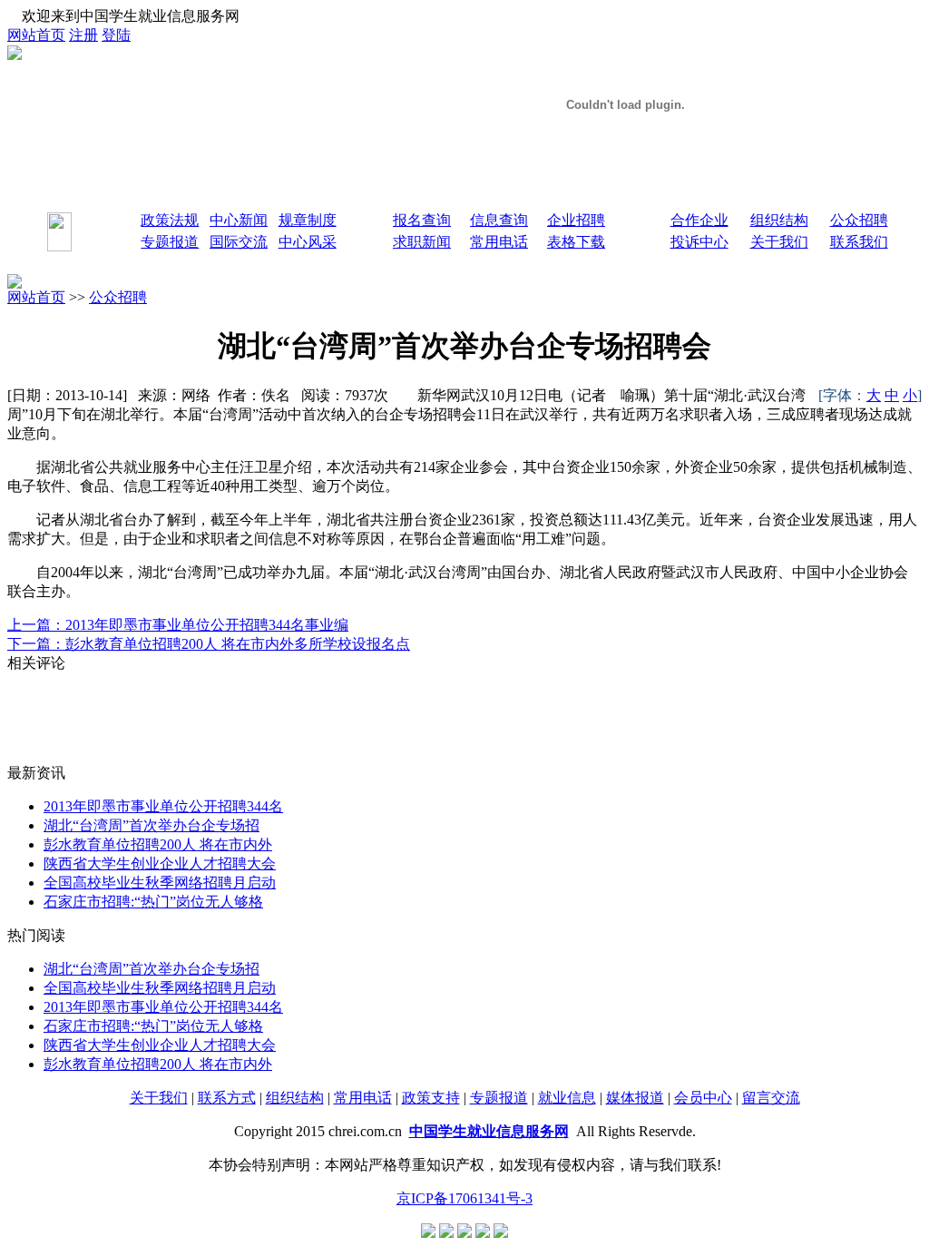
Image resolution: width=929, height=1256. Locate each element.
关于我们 (159, 1097)
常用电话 (363, 1097)
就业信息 (567, 1097)
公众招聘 (118, 297)
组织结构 (295, 1097)
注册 (83, 35)
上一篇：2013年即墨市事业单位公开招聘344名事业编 (177, 625)
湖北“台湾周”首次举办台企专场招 (151, 825)
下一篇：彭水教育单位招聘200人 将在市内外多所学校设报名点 (208, 644)
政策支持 (431, 1097)
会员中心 (703, 1097)
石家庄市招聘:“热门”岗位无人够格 (153, 901)
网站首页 (36, 35)
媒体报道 (635, 1097)
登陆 (116, 35)
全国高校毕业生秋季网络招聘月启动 (160, 882)
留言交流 (771, 1097)
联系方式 (227, 1097)
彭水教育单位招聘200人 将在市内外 (158, 844)
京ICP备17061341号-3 (464, 1198)
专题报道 (499, 1097)
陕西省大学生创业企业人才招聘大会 (160, 863)
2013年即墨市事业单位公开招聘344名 (163, 806)
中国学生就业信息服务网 (489, 1131)
